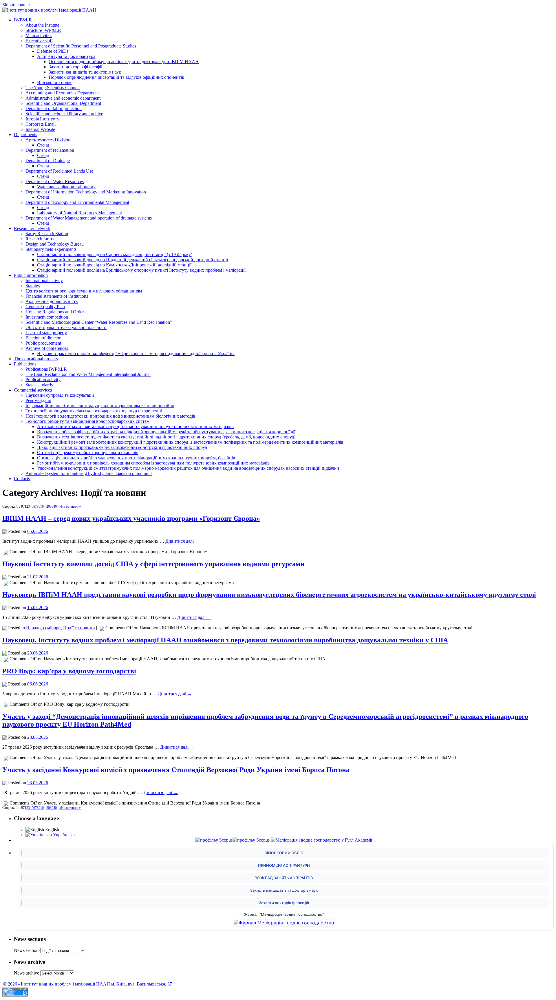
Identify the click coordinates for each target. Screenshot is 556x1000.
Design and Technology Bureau (54, 244)
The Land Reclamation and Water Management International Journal (88, 374)
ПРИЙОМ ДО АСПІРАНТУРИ (284, 865)
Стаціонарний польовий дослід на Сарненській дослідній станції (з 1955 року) (114, 254)
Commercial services (33, 389)
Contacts (22, 478)
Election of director (43, 337)
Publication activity (43, 379)
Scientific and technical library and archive (64, 113)
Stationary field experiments (50, 249)
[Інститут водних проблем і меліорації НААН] (49, 10)
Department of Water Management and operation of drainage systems (88, 217)
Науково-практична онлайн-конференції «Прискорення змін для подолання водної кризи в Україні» (136, 353)
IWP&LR (23, 19)
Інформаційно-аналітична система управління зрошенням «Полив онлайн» (99, 405)
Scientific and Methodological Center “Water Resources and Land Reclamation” (98, 322)
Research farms (39, 238)
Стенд (43, 144)
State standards (39, 384)
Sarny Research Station (46, 233)
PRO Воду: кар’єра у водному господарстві (69, 671)
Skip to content (16, 4)
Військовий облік (54, 82)
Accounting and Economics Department (62, 92)
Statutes (32, 285)
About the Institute (42, 25)
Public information (31, 275)
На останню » (71, 506)
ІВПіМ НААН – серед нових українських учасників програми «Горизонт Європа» (131, 518)
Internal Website (40, 129)
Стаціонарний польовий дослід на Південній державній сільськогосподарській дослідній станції (132, 259)
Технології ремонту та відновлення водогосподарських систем (87, 421)
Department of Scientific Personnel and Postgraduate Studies (80, 45)
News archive (26, 972)
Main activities (38, 35)
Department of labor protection (53, 108)
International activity (44, 280)
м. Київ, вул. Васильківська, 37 (141, 983)
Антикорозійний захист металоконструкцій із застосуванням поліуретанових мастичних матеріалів (135, 426)
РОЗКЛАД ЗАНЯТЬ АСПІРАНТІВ (284, 877)
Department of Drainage (47, 160)
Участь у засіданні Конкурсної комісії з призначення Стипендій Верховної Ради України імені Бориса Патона (176, 770)
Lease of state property (46, 332)
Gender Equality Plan (45, 306)
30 (51, 506)
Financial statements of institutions (56, 296)
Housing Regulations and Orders (55, 311)
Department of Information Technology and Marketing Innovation (85, 191)
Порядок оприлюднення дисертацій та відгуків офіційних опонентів (116, 77)
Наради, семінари (43, 627)
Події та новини (79, 627)
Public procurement (43, 343)
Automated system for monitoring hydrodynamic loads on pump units (88, 473)
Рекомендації (38, 400)
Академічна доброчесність (51, 301)
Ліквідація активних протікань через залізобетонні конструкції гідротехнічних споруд (122, 447)
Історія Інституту (42, 118)
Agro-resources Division (47, 139)
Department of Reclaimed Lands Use (59, 171)
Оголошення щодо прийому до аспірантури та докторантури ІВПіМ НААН (124, 61)
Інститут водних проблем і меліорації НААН (65, 983)
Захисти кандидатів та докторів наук (85, 72)
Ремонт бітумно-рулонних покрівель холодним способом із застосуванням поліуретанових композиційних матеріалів (153, 462)
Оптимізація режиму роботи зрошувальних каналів (87, 452)
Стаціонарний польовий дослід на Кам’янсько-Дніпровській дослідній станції (114, 264)
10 (42, 506)
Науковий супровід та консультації (59, 395)
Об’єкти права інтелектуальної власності (66, 327)
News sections (27, 950)
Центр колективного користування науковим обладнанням (83, 290)
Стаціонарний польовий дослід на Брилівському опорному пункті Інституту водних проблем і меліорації (141, 270)
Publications (25, 363)
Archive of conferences (46, 348)
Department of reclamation (49, 150)
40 (55, 506)
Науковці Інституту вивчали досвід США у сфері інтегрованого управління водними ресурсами (153, 564)
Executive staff (39, 40)
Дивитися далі (182, 541)
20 (48, 506)
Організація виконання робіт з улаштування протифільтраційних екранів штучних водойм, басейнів (136, 457)
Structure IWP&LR (43, 30)
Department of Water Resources (54, 181)
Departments (25, 134)
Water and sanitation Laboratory (66, 186)
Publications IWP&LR (46, 369)
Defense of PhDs (52, 51)
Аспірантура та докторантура (66, 56)
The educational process (36, 358)
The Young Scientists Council (52, 87)
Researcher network (32, 228)
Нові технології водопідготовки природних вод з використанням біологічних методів (110, 416)
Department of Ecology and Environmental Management (77, 202)
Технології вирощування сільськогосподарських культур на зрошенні (93, 410)
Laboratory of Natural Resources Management (79, 212)
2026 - (14, 983)
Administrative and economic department (62, 98)
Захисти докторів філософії (75, 66)
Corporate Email (40, 124)
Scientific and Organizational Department (63, 103)
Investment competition (46, 317)
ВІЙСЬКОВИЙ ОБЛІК (283, 853)
